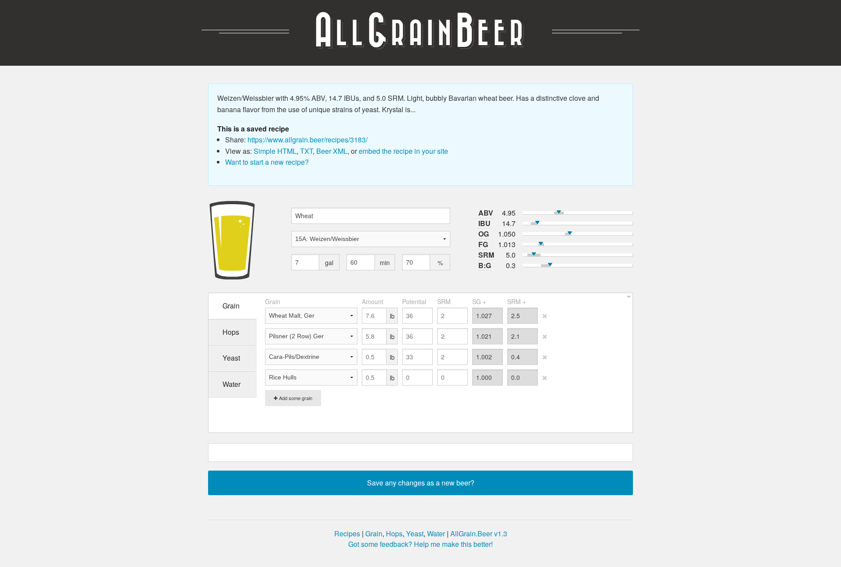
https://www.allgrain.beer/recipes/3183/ (307, 140)
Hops (394, 533)
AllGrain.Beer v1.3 (478, 533)
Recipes (347, 533)
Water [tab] (231, 384)
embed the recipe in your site (403, 151)
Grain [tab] (231, 306)
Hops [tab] (231, 332)
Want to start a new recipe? (267, 162)
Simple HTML (275, 151)
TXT (306, 151)
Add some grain (295, 397)
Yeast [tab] (231, 358)
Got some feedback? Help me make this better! (420, 544)
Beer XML (331, 151)
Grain (373, 533)
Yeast (415, 533)
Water (436, 533)
